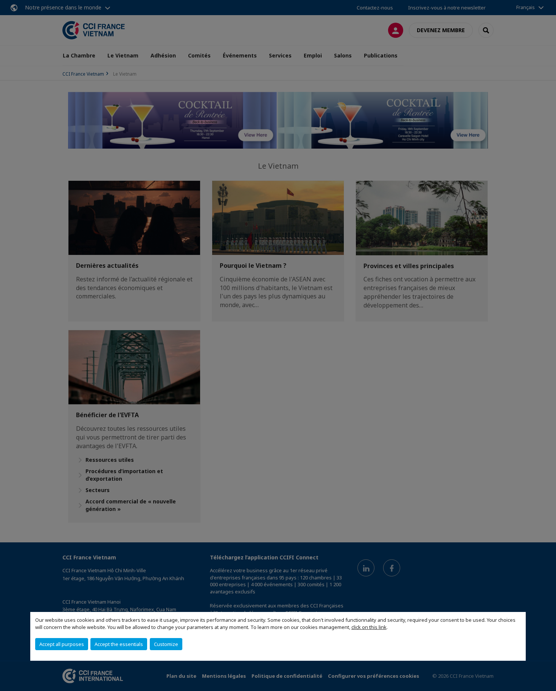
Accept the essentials (119, 644)
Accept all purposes (61, 644)
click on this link (369, 627)
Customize (166, 644)
